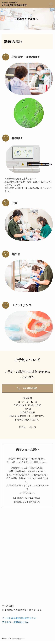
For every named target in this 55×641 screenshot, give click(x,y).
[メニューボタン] (51, 4)
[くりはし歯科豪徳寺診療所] (14, 4)
